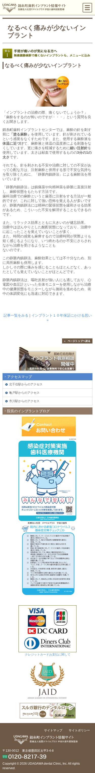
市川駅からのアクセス (24, 401)
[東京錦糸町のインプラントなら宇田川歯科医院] (35, 7)
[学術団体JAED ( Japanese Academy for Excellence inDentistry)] (47, 661)
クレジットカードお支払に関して (47, 654)
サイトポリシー (79, 730)
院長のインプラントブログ (28, 411)
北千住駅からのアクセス (26, 384)
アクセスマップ (19, 377)
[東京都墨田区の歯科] (47, 737)
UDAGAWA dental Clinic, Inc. (47, 763)
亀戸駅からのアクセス (24, 392)
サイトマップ (53, 730)
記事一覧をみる (16, 315)
